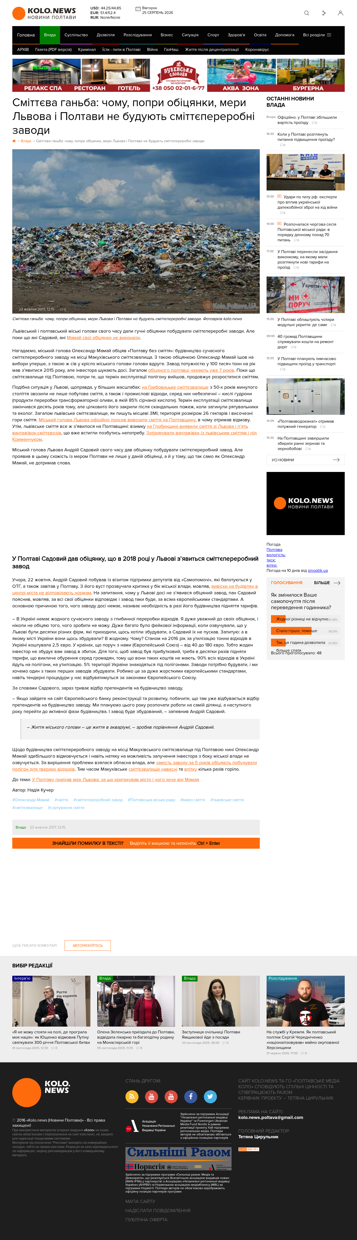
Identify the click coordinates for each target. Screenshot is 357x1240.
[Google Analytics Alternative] (248, 1150)
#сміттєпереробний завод (98, 799)
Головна (26, 35)
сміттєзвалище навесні (153, 769)
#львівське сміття (227, 799)
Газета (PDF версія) (53, 49)
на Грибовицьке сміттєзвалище (175, 387)
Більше (322, 582)
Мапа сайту (140, 1201)
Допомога (284, 35)
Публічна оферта (146, 1220)
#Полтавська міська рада (151, 799)
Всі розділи (315, 35)
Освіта (260, 35)
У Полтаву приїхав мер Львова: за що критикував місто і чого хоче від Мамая (115, 779)
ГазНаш (171, 49)
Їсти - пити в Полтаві (121, 49)
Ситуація (190, 35)
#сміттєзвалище (27, 807)
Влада (50, 35)
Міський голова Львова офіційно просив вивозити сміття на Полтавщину (117, 420)
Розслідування (138, 35)
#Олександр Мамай (30, 799)
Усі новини (283, 460)
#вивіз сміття (192, 799)
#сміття (61, 799)
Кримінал (87, 49)
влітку (190, 769)
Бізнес (167, 35)
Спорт (213, 35)
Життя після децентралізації (212, 49)
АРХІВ (23, 49)
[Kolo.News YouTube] (305, 503)
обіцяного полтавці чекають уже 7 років (191, 370)
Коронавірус (257, 49)
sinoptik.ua (318, 570)
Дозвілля (106, 35)
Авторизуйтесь (88, 945)
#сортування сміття (66, 807)
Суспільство (76, 35)
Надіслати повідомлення (158, 1210)
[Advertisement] (136, 505)
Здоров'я (236, 35)
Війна (152, 49)
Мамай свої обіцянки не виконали (103, 337)
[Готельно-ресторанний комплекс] (178, 75)
